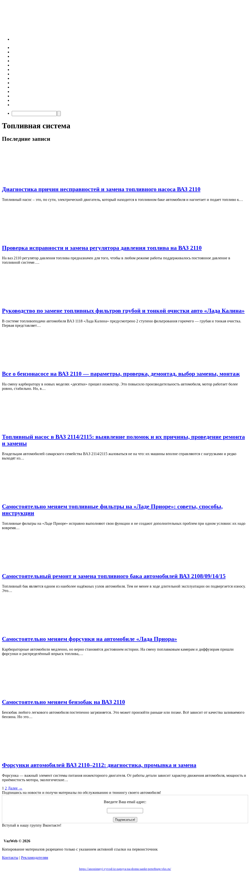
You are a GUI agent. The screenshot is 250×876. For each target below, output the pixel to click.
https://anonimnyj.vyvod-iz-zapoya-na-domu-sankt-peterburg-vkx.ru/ (125, 869)
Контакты (10, 857)
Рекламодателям (34, 857)
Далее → (15, 788)
